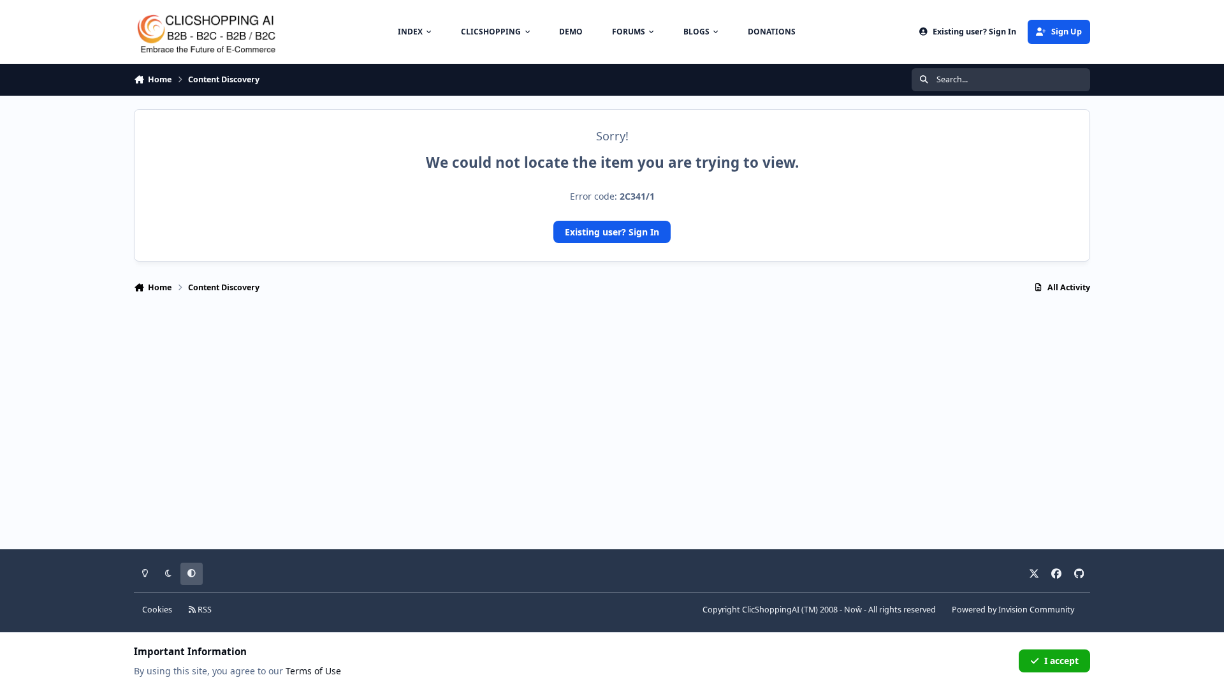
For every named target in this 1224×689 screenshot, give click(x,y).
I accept (1061, 661)
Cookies (157, 609)
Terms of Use (313, 671)
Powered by (1013, 609)
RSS (204, 609)
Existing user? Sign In (612, 232)
